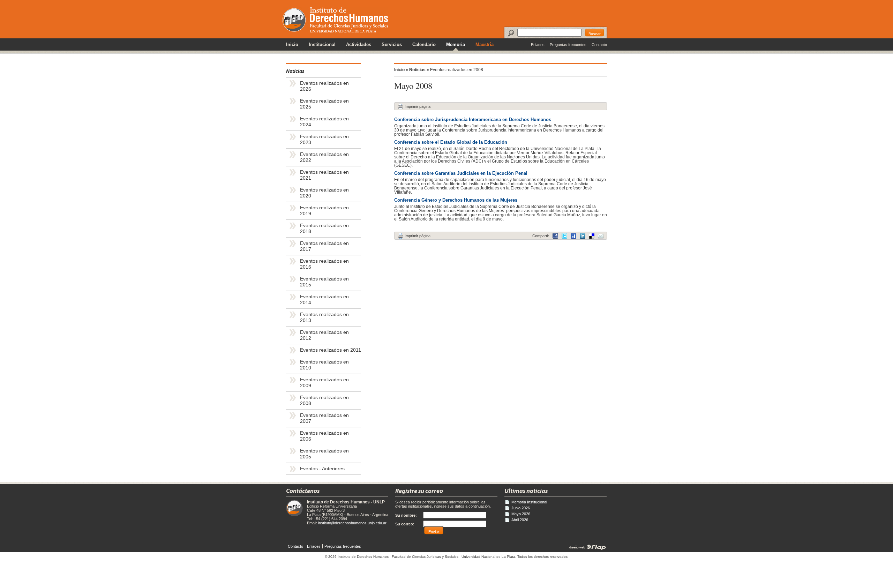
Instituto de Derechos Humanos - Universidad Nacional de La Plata (335, 19)
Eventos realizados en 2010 (324, 364)
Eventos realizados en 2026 (324, 86)
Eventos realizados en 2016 (324, 264)
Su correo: (404, 524)
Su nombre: (406, 515)
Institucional (322, 44)
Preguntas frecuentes (568, 45)
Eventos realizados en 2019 (324, 210)
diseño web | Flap (585, 547)
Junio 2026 (520, 508)
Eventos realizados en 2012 (324, 335)
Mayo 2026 (520, 514)
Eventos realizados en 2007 (324, 418)
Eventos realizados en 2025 (324, 104)
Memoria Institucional (529, 502)
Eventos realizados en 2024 (324, 121)
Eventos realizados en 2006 (324, 436)
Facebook (555, 236)
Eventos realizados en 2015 (324, 281)
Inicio (292, 44)
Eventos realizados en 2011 (330, 350)
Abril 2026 (519, 520)
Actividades (358, 44)
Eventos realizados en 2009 (324, 382)
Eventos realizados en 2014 (324, 299)
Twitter (564, 236)
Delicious (582, 236)
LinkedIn (591, 236)
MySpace (573, 236)
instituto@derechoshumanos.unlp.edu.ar (352, 523)
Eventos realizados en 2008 (324, 400)
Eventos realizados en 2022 (324, 157)
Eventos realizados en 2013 (324, 317)
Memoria (455, 44)
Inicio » (401, 70)
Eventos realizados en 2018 (324, 228)
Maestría (484, 44)
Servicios (392, 44)
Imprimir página (417, 106)
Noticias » (419, 70)
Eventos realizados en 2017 (324, 246)
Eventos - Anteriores (322, 468)
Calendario (424, 44)
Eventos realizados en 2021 (324, 175)
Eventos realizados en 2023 (324, 139)
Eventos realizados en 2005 (324, 453)
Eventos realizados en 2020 (324, 193)
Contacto (599, 45)
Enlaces (538, 45)
